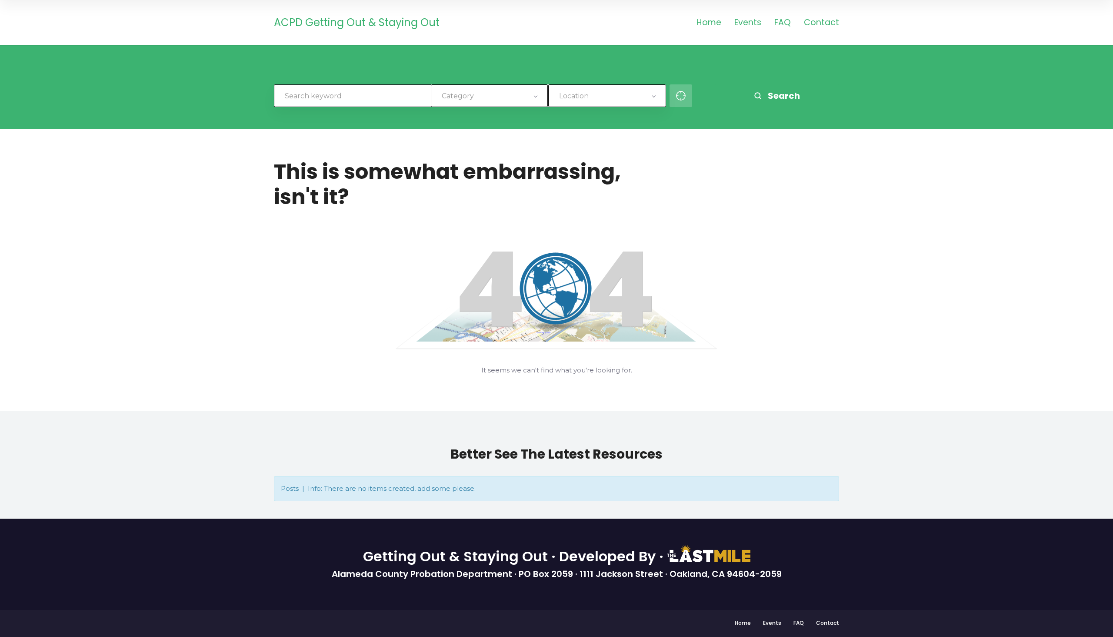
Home (708, 23)
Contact (821, 23)
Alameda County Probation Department (423, 574)
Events (747, 23)
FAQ (782, 23)
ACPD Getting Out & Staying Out (357, 23)
